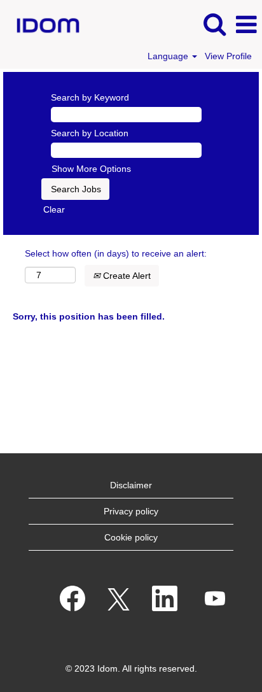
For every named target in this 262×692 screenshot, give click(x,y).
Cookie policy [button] (131, 537)
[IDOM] (43, 24)
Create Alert (125, 276)
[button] (246, 24)
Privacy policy (131, 511)
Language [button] (169, 56)
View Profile (228, 56)
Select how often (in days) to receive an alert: (116, 253)
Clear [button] (54, 209)
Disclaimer (131, 485)
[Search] (214, 23)
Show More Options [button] (91, 169)
